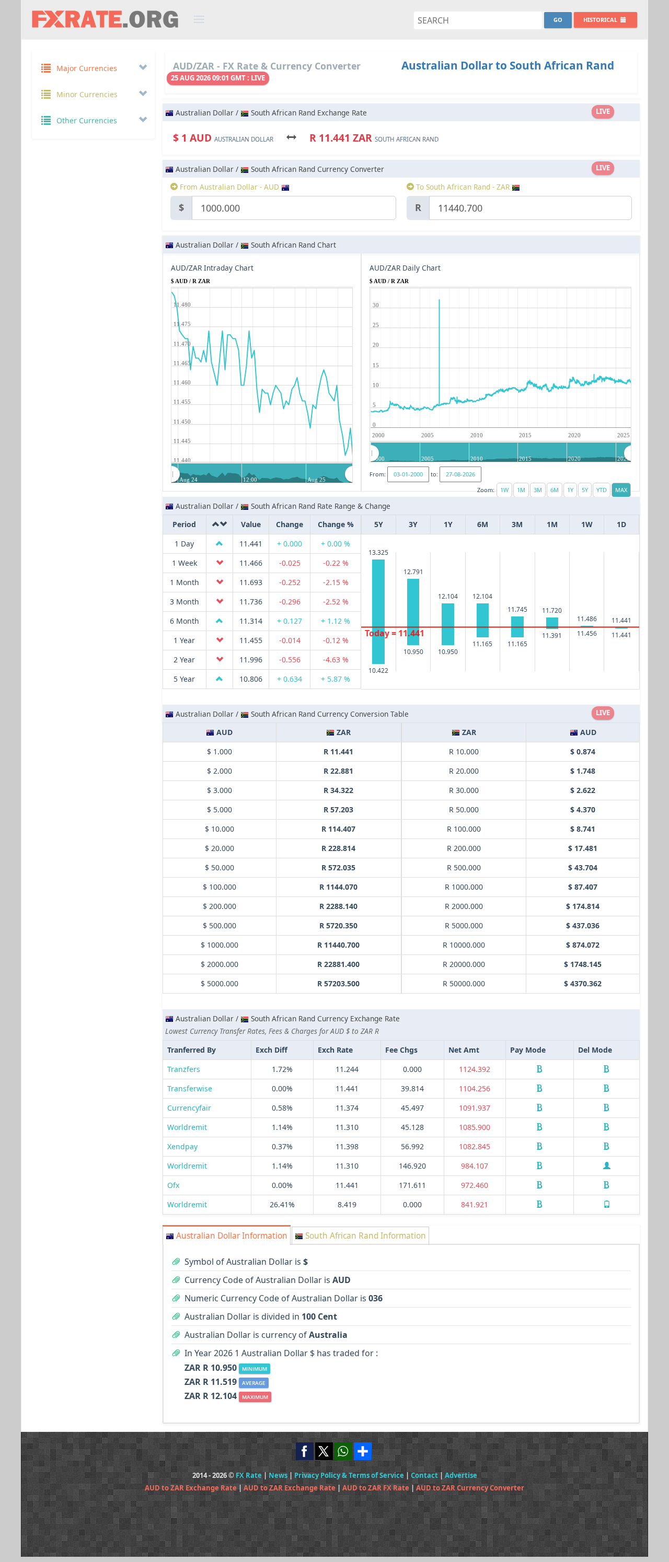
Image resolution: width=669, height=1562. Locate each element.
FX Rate (249, 1475)
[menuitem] (262, 473)
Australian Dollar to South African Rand (507, 65)
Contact (424, 1475)
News (278, 1475)
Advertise (461, 1475)
